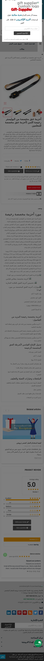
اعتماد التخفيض (21, 33)
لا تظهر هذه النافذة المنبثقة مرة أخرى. (15, 39)
